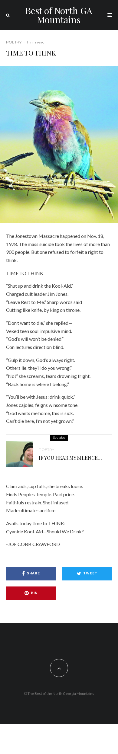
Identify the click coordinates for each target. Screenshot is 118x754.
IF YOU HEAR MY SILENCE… (70, 458)
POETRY (13, 42)
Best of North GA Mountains (58, 15)
